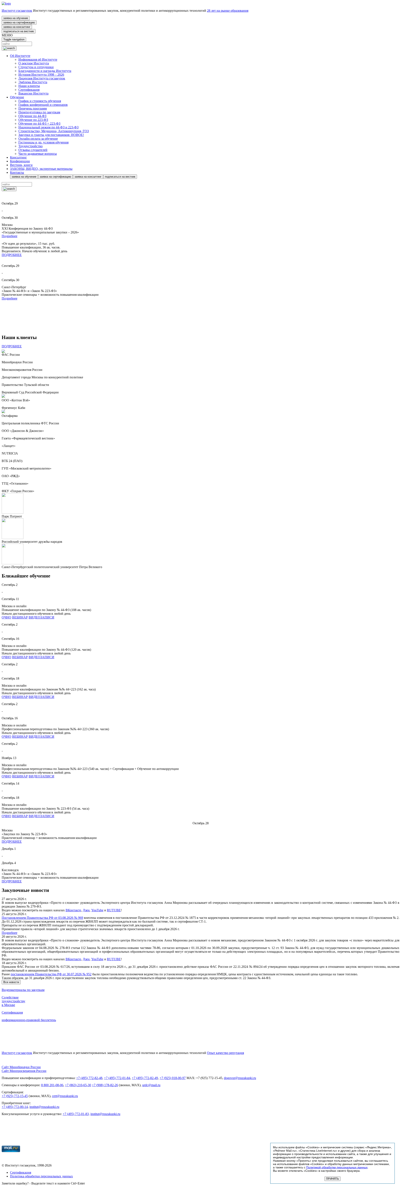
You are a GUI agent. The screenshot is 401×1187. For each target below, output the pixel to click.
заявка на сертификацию (19, 22)
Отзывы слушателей (32, 150)
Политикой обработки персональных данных (337, 1167)
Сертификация (28, 89)
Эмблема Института (32, 82)
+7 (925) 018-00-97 (173, 1078)
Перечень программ (32, 108)
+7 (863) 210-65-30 (78, 1085)
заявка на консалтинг (16, 26)
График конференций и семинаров (43, 104)
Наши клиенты (29, 86)
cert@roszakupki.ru (65, 1096)
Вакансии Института (33, 93)
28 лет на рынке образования (227, 10)
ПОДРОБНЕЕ (12, 255)
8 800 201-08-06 (52, 1085)
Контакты (17, 172)
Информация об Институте (37, 59)
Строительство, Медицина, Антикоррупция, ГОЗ (53, 131)
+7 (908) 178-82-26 (105, 1085)
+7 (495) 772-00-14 (15, 1107)
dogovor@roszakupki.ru (240, 1078)
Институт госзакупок (17, 10)
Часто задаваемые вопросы (37, 153)
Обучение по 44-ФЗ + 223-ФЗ (39, 123)
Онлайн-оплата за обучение (38, 138)
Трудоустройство (30, 146)
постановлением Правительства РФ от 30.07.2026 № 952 (51, 974)
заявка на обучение (15, 18)
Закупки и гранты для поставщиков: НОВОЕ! (51, 135)
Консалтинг (18, 157)
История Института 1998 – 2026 (41, 74)
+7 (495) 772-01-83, (76, 1114)
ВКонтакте (73, 910)
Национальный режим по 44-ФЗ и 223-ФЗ (48, 127)
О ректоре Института (33, 63)
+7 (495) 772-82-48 (89, 1078)
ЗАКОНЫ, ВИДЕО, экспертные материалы (41, 168)
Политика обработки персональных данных (41, 1176)
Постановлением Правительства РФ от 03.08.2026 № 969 (42, 917)
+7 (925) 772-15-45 (15, 1096)
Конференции (20, 161)
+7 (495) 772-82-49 (145, 1078)
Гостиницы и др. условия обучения (43, 142)
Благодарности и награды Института (44, 71)
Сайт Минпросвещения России (24, 1071)
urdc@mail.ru (151, 1085)
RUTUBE (114, 910)
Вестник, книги (21, 165)
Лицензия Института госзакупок (41, 78)
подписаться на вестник (18, 31)
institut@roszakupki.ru (44, 1107)
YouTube (97, 910)
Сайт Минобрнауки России (21, 1067)
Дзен (86, 910)
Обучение (17, 97)
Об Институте (20, 56)
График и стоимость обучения (39, 101)
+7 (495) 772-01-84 (117, 1078)
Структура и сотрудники (36, 67)
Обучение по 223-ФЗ (33, 120)
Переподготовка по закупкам (39, 112)
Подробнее (9, 236)
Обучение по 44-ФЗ (32, 116)
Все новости (11, 982)
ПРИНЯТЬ (332, 1178)
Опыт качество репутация (225, 1053)
